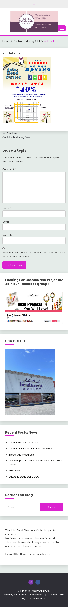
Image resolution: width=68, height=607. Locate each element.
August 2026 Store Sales (23, 442)
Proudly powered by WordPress (23, 594)
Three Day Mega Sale (21, 454)
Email (6, 221)
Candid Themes (36, 598)
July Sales (14, 470)
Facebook (37, 582)
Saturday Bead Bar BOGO (24, 476)
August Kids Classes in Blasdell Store (30, 448)
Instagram (30, 582)
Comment (9, 169)
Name (6, 208)
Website (7, 235)
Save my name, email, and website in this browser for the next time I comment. (33, 254)
